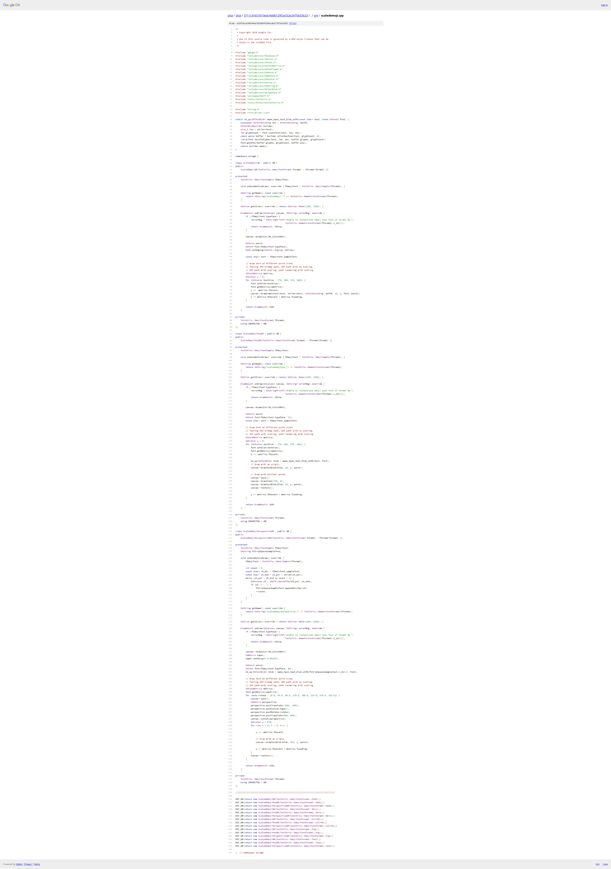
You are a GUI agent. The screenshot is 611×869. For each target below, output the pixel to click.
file (292, 23)
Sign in (604, 5)
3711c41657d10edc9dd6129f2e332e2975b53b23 (276, 15)
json (605, 864)
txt (598, 864)
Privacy (28, 864)
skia (230, 15)
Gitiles (19, 864)
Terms (36, 864)
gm (316, 15)
